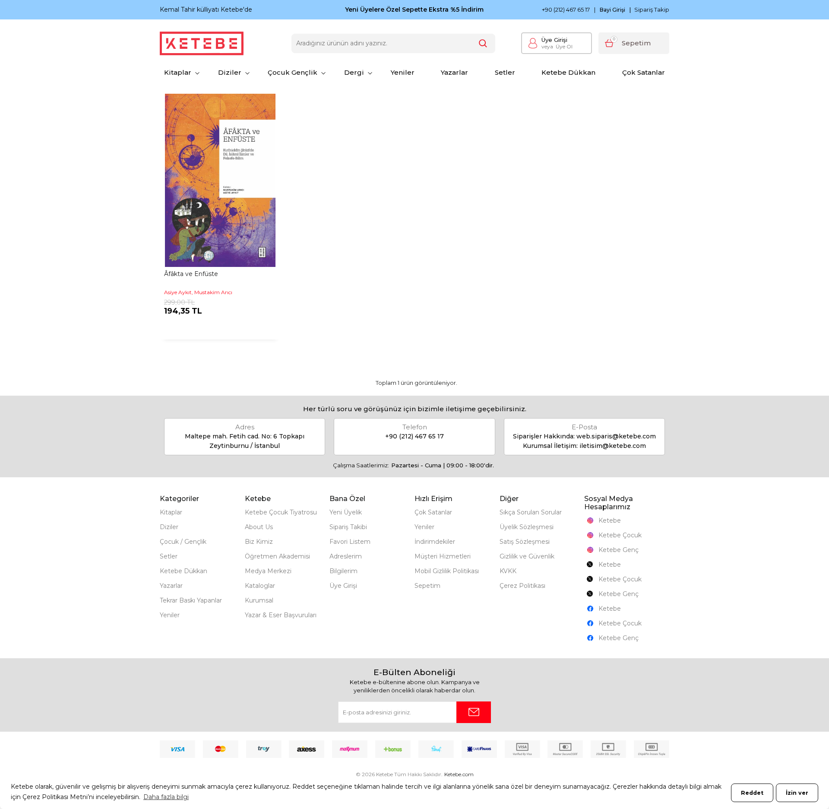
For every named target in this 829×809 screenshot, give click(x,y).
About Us (259, 527)
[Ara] (483, 43)
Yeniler (402, 72)
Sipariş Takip (651, 9)
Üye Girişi (554, 39)
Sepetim (427, 586)
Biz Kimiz (259, 542)
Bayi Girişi (612, 10)
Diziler (229, 72)
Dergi (354, 72)
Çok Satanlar (643, 72)
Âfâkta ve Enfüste (191, 274)
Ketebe (609, 520)
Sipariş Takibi (348, 527)
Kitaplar (177, 72)
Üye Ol (557, 46)
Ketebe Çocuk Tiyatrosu (281, 512)
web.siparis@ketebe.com (616, 436)
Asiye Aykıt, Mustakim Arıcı (198, 292)
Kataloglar (260, 586)
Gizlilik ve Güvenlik (527, 556)
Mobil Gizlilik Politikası (446, 571)
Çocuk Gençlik (292, 72)
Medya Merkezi (268, 571)
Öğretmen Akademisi (277, 556)
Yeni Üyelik (345, 512)
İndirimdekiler (434, 542)
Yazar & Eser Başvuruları (280, 615)
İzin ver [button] (797, 793)
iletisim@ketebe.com (612, 446)
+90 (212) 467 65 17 (566, 10)
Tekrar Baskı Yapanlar (191, 600)
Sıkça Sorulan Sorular (531, 512)
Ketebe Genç (618, 550)
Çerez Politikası (522, 586)
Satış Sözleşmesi (525, 542)
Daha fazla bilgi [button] (166, 797)
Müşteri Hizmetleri (442, 556)
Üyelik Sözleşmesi (527, 527)
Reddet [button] (752, 793)
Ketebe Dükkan (568, 72)
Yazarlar (454, 72)
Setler (505, 72)
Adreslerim (345, 556)
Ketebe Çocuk (620, 535)
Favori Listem (349, 542)
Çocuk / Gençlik (183, 542)
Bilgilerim (343, 571)
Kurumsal (259, 600)
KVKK (508, 571)
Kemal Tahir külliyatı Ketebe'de (206, 9)
